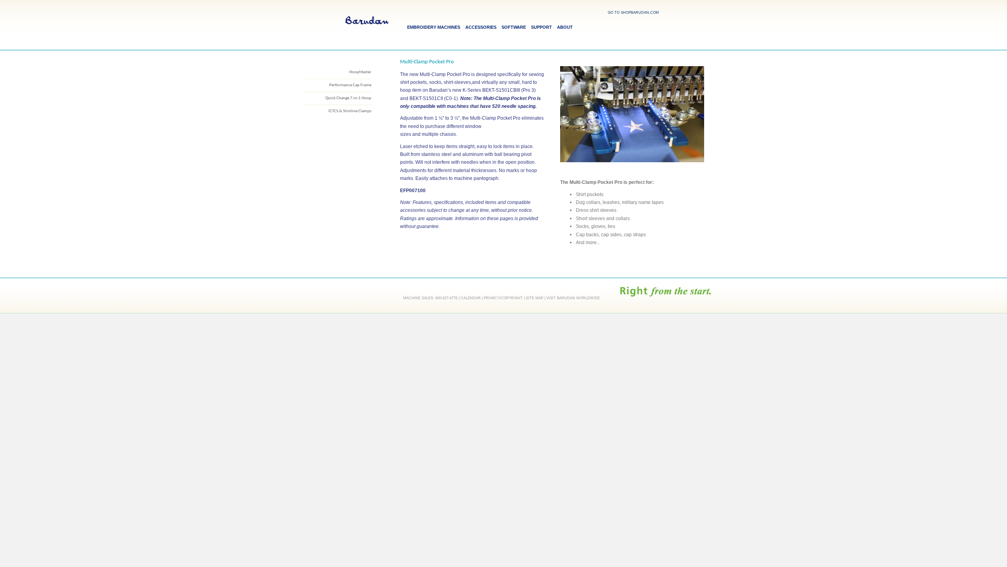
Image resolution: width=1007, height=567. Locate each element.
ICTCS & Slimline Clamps (349, 111)
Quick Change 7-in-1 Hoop (348, 98)
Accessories (480, 27)
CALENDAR (471, 298)
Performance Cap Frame (350, 85)
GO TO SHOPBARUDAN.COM (633, 13)
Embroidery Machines (433, 27)
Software (514, 27)
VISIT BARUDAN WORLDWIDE (573, 298)
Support (541, 27)
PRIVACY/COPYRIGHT (503, 298)
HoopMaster (360, 72)
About (565, 27)
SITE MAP (534, 298)
